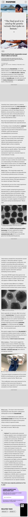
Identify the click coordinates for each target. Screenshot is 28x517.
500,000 (3, 349)
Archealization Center (7, 418)
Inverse (21, 324)
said (14, 115)
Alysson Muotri (15, 108)
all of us (23, 72)
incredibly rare (10, 78)
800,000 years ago (12, 349)
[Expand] (22, 504)
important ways (10, 315)
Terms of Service (6, 501)
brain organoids (21, 106)
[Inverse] (11, 2)
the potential (22, 331)
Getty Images (25, 4)
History (12, 511)
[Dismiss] (26, 504)
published (23, 126)
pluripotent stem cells (7, 234)
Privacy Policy (13, 501)
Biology (4, 511)
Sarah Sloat (5, 63)
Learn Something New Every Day (9, 489)
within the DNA (15, 72)
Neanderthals (13, 68)
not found (20, 80)
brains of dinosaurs (8, 80)
